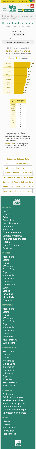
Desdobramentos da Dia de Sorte (18, 164)
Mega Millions (10, 296)
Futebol (6, 241)
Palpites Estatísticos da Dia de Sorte (18, 168)
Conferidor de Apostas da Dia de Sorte (18, 182)
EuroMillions (9, 385)
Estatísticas (5, 16)
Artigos (6, 217)
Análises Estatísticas (13, 400)
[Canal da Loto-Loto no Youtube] (18, 446)
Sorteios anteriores (12, 235)
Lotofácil (7, 259)
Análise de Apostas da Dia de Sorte (18, 173)
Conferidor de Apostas (14, 406)
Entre (20, 10)
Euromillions (9, 300)
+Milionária (8, 265)
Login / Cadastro (11, 244)
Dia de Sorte (15, 16)
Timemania (8, 275)
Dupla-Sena (8, 278)
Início (5, 210)
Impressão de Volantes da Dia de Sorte (18, 187)
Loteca (6, 287)
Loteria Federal (10, 284)
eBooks (6, 213)
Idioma (6, 421)
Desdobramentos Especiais (16, 409)
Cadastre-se (29, 10)
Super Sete (8, 272)
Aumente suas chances (14, 238)
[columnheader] (13, 101)
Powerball (8, 293)
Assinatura (8, 394)
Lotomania (8, 281)
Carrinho (7, 248)
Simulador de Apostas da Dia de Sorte (18, 177)
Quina (6, 262)
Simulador (8, 229)
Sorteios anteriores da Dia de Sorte (18, 191)
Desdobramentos (11, 223)
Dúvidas (7, 424)
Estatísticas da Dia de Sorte (18, 159)
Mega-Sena (8, 256)
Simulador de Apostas (14, 403)
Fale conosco (9, 433)
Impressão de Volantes (14, 412)
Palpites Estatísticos (13, 397)
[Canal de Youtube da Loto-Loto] (32, 7)
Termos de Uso (10, 427)
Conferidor (8, 226)
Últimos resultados (12, 232)
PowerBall (8, 379)
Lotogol (6, 290)
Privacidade (9, 430)
